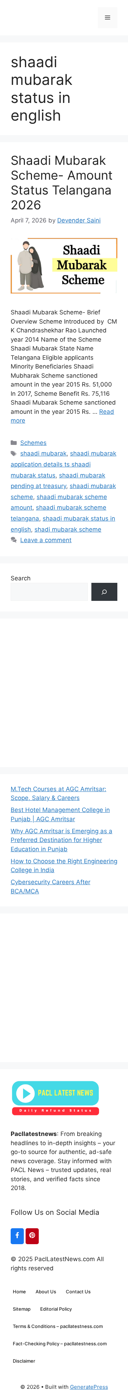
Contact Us (78, 1291)
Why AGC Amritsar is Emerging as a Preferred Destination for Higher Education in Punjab (61, 840)
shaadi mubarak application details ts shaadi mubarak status (63, 464)
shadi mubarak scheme (67, 529)
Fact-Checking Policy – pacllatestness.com (60, 1343)
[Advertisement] (64, 692)
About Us (46, 1291)
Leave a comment (45, 540)
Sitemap (22, 1309)
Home (19, 1291)
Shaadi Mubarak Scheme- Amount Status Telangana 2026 (62, 182)
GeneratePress (89, 1387)
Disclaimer (24, 1361)
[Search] (104, 592)
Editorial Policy (56, 1309)
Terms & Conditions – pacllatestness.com (58, 1326)
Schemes (33, 442)
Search (21, 578)
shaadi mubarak (43, 453)
